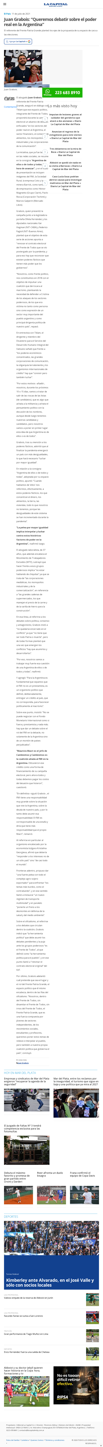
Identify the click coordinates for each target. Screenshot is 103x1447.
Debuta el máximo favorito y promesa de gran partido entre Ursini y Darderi (17, 1177)
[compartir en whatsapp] (9, 98)
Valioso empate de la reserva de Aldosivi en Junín (28, 1297)
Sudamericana (58, 1188)
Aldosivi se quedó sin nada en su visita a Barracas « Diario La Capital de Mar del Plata (63, 166)
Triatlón (8, 1331)
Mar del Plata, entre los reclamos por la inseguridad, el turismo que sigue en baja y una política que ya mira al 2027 (76, 1081)
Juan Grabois (23, 1063)
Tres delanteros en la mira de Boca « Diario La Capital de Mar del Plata (62, 152)
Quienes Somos (36, 1440)
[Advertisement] (62, 67)
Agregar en (18, 41)
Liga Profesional (11, 1295)
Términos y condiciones (54, 1440)
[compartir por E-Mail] (11, 98)
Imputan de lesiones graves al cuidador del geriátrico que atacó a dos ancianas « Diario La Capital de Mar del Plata (63, 119)
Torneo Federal (12, 1274)
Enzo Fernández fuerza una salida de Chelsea (26, 1352)
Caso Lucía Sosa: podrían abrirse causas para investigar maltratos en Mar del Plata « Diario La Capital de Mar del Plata (63, 183)
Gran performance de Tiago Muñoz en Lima (26, 1333)
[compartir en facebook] (5, 98)
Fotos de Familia (12, 1440)
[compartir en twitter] (7, 98)
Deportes (8, 1349)
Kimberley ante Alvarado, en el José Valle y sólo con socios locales (50, 1282)
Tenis (29, 1188)
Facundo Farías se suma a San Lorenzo (23, 1315)
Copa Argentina (41, 1379)
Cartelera (25, 1440)
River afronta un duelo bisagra (50, 1174)
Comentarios (8, 106)
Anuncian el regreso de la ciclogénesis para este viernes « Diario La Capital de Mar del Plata (63, 136)
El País (7, 13)
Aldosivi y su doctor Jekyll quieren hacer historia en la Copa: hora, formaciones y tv (23, 1370)
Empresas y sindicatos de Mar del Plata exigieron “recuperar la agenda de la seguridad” (26, 1081)
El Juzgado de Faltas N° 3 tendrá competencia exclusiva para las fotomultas (22, 1128)
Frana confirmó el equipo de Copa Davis (82, 1174)
